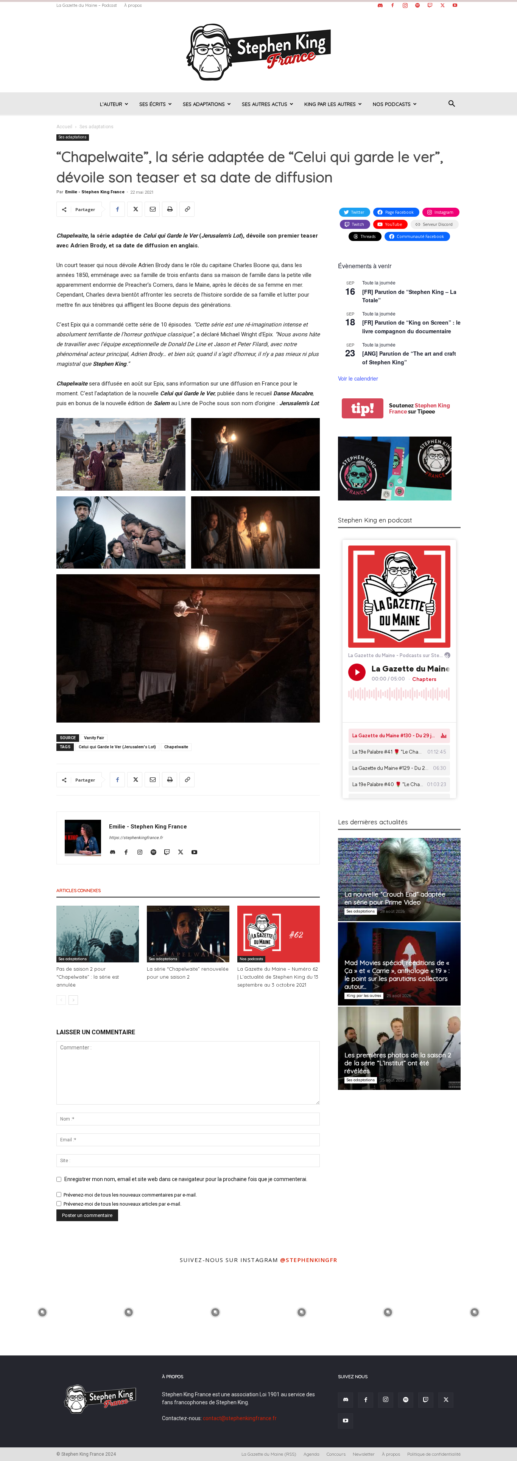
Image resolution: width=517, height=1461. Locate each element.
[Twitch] (430, 5)
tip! (362, 408)
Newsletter (364, 1454)
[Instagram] (405, 5)
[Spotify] (417, 5)
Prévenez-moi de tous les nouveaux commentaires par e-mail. (130, 1195)
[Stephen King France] (258, 51)
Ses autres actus (264, 104)
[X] (442, 5)
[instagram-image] (42, 1311)
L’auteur (111, 104)
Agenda (311, 1454)
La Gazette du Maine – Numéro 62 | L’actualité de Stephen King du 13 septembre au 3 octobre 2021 (277, 977)
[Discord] (380, 5)
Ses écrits (152, 104)
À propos (133, 5)
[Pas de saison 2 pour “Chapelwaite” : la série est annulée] (97, 934)
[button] (451, 104)
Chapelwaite (176, 746)
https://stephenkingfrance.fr (136, 837)
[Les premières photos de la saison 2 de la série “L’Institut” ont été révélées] (399, 1048)
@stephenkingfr (309, 1260)
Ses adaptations (204, 104)
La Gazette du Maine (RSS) (268, 1454)
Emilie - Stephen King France (95, 192)
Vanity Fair (94, 737)
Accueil (64, 126)
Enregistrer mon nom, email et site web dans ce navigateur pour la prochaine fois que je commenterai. (185, 1179)
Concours (336, 1454)
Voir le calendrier (358, 378)
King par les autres (330, 104)
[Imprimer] (169, 209)
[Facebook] (392, 5)
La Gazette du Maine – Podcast (86, 5)
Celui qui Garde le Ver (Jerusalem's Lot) (117, 746)
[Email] (152, 209)
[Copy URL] (187, 209)
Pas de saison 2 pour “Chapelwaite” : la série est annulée (87, 977)
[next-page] (73, 1000)
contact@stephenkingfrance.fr (240, 1418)
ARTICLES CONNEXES (78, 890)
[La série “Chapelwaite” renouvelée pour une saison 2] (188, 934)
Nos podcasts (392, 104)
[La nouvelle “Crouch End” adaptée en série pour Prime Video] (399, 879)
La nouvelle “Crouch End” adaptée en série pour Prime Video (394, 898)
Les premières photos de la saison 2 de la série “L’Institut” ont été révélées (397, 1063)
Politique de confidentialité (434, 1454)
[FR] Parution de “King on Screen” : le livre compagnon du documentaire (411, 327)
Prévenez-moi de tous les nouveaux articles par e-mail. (122, 1204)
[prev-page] (61, 1000)
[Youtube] (455, 5)
